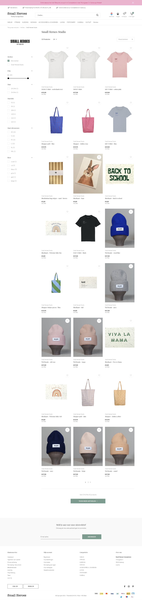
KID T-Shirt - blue (111, 144)
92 (13, 102)
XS (13, 132)
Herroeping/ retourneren (14, 565)
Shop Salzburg (11, 572)
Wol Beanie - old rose (48, 362)
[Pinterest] (133, 586)
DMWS (74, 595)
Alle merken (15, 61)
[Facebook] (124, 586)
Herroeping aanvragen (50, 565)
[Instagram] (129, 586)
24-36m (14, 92)
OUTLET (88, 22)
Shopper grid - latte (79, 416)
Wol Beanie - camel (111, 471)
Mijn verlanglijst (48, 567)
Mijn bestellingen (48, 559)
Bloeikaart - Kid (78, 307)
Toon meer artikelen (87, 501)
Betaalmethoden (12, 567)
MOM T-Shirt (77, 89)
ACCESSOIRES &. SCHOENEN (48, 22)
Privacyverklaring (12, 562)
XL (13, 147)
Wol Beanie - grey (111, 307)
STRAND (17, 22)
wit (13, 165)
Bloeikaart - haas (78, 198)
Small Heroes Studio (17, 65)
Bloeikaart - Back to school (113, 198)
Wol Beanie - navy (47, 471)
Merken (95, 22)
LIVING (62, 22)
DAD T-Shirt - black (79, 253)
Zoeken (97, 15)
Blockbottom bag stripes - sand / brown (54, 198)
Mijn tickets (47, 562)
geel (13, 177)
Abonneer (92, 537)
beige (14, 181)
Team (9, 575)
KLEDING (25, 22)
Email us (31, 586)
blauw (14, 169)
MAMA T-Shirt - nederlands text (52, 89)
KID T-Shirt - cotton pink (113, 89)
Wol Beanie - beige (79, 471)
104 (13, 110)
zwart (14, 161)
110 (13, 114)
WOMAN (34, 22)
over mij (10, 578)
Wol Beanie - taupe (79, 362)
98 (13, 106)
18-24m (14, 88)
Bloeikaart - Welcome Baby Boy (52, 253)
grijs (13, 173)
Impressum (11, 557)
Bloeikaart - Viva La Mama (113, 362)
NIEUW (10, 22)
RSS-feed (84, 595)
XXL (13, 151)
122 (13, 122)
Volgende (90, 482)
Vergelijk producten (49, 570)
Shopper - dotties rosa (80, 144)
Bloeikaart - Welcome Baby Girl (52, 416)
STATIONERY (71, 22)
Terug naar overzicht (13, 27)
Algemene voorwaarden (14, 559)
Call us (15, 586)
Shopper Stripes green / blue (51, 307)
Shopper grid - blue (48, 144)
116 (13, 118)
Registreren (47, 557)
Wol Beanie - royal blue (112, 253)
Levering (10, 570)
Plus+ (79, 595)
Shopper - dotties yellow (113, 416)
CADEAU (80, 22)
